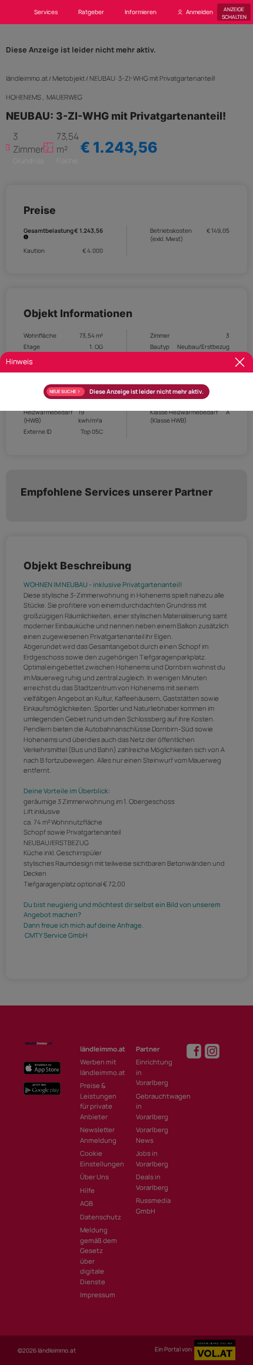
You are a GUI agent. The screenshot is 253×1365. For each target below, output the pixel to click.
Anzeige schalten (234, 12)
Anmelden (199, 12)
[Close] (239, 362)
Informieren (141, 12)
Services (46, 12)
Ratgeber (91, 12)
